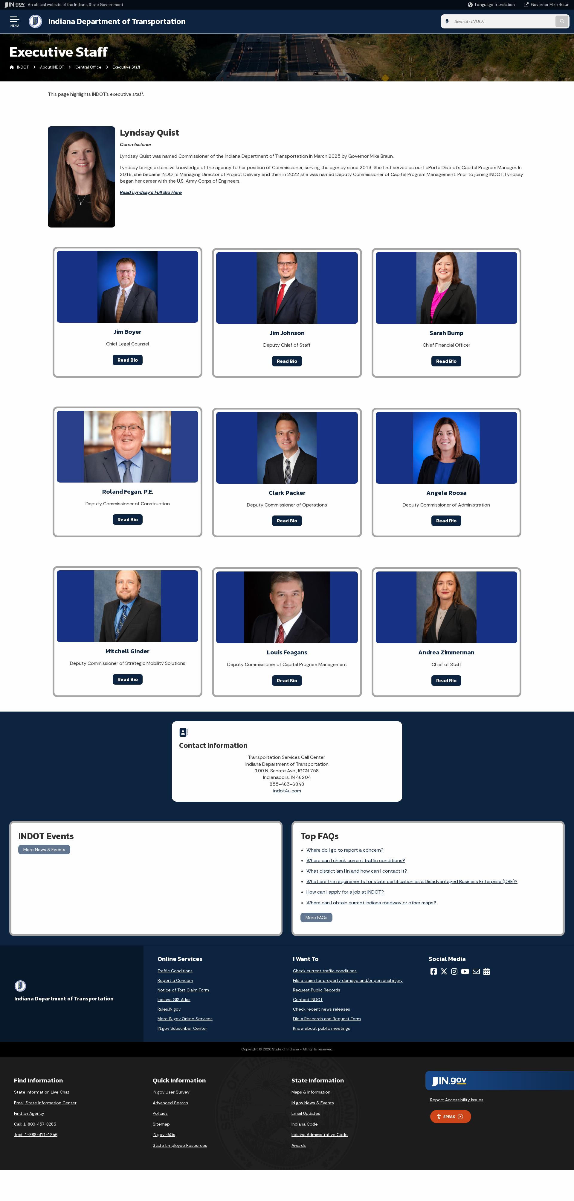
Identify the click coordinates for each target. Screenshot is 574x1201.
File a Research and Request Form (327, 1018)
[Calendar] (486, 971)
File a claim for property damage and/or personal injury (348, 980)
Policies (160, 1113)
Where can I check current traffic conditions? (355, 860)
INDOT (23, 67)
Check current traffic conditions (325, 970)
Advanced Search (170, 1103)
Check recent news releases (321, 1009)
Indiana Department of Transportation (117, 21)
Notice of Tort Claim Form (183, 990)
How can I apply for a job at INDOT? (345, 892)
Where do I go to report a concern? (345, 850)
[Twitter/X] (444, 971)
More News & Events (44, 849)
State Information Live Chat (41, 1092)
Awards (298, 1145)
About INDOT (52, 67)
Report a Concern (175, 980)
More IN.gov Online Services (185, 1018)
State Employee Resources (180, 1145)
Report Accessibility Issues (456, 1100)
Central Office (88, 67)
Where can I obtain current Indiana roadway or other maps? (371, 903)
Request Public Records (316, 990)
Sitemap (161, 1124)
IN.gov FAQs (164, 1134)
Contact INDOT (308, 999)
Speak (449, 1116)
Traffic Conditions (175, 970)
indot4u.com (287, 791)
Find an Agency (29, 1113)
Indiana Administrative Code (319, 1134)
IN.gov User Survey (171, 1092)
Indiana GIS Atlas (174, 999)
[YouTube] (465, 971)
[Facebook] (433, 971)
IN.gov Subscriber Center (182, 1028)
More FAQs (316, 917)
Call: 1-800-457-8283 (35, 1124)
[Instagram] (454, 971)
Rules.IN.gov (169, 1009)
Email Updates (305, 1113)
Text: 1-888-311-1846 (35, 1134)
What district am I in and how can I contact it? (356, 871)
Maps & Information (310, 1092)
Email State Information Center (45, 1103)
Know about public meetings (321, 1028)
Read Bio (127, 359)
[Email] (476, 971)
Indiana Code (304, 1124)
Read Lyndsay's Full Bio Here (151, 192)
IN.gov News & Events (312, 1103)
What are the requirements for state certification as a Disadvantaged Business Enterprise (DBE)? (411, 881)
